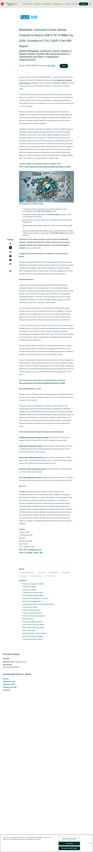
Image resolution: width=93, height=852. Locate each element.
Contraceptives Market (30, 607)
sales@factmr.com (34, 550)
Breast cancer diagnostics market (31, 457)
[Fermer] (90, 843)
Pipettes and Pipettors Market (33, 639)
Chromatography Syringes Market (33, 595)
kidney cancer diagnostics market (31, 446)
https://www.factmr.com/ (11, 667)
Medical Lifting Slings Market (32, 601)
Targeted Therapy (53, 572)
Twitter (36, 552)
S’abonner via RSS (9, 684)
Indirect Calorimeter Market (32, 610)
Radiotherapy (23, 576)
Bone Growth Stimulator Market (33, 636)
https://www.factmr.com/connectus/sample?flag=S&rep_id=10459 (47, 167)
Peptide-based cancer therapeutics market (34, 437)
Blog (41, 552)
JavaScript (6, 690)
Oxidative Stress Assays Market (33, 592)
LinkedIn (29, 552)
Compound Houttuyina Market (32, 613)
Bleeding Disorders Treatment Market (35, 633)
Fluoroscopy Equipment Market (33, 622)
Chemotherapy (42, 572)
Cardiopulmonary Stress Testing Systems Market (38, 604)
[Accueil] (9, 3)
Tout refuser (69, 843)
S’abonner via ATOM (9, 687)
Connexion (75, 4)
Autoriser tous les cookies (69, 848)
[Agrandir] (72, 200)
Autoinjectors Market (29, 590)
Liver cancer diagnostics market (30, 477)
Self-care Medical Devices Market (34, 616)
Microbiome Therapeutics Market (33, 584)
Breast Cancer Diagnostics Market (34, 627)
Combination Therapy (35, 576)
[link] (27, 4)
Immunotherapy (65, 572)
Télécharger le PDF (9, 681)
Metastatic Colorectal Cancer (27, 572)
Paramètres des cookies (69, 839)
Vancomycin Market (29, 630)
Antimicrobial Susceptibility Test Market (36, 598)
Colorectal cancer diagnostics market (32, 469)
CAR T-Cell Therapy (50, 576)
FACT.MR (51, 65)
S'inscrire (83, 4)
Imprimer (6, 679)
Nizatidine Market (28, 619)
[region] (46, 843)
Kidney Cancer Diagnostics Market (34, 624)
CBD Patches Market (29, 587)
